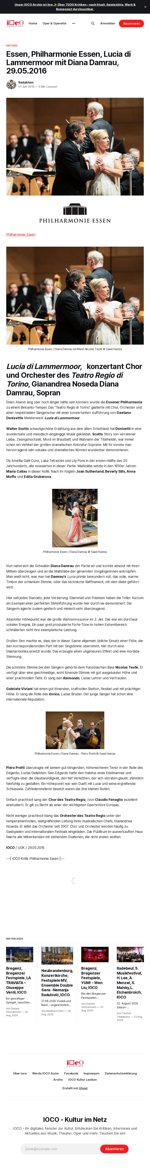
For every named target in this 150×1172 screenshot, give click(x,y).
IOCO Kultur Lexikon (82, 1079)
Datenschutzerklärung (121, 1073)
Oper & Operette (54, 23)
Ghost (83, 1088)
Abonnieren (131, 23)
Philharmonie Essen (20, 235)
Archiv (58, 1079)
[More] (74, 23)
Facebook (71, 1073)
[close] (145, 7)
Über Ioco (20, 1073)
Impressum (91, 1073)
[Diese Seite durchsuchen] (93, 23)
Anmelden (107, 23)
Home (33, 23)
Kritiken (11, 45)
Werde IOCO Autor (45, 1073)
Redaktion (26, 82)
